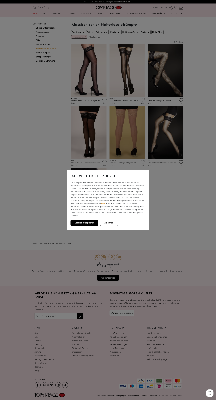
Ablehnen (108, 222)
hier (103, 203)
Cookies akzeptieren (84, 222)
